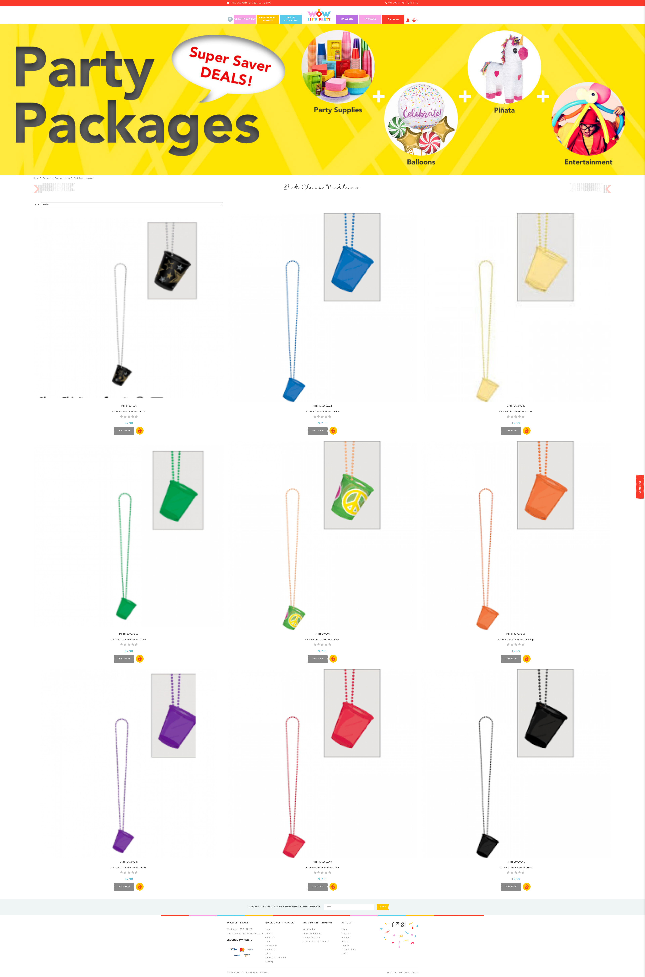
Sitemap (269, 961)
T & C (344, 953)
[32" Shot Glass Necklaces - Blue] (322, 307)
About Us (270, 937)
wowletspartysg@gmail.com (248, 933)
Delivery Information (276, 957)
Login (345, 929)
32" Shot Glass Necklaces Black (515, 867)
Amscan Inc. (309, 929)
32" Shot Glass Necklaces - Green (128, 639)
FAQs (268, 953)
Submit (382, 907)
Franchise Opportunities (316, 941)
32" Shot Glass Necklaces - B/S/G (129, 411)
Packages (370, 19)
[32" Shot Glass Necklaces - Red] (322, 763)
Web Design (392, 972)
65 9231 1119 (410, 3)
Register (346, 933)
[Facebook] (393, 924)
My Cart (346, 941)
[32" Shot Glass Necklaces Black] (515, 763)
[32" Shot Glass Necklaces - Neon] (322, 535)
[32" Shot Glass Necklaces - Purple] (129, 763)
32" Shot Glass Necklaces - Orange (516, 639)
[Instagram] (397, 924)
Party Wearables (62, 178)
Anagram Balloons (312, 933)
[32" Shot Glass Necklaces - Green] (129, 535)
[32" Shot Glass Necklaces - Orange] (515, 535)
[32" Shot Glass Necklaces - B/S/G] (129, 307)
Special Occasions (290, 19)
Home (36, 178)
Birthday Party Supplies (268, 19)
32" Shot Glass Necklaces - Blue (322, 411)
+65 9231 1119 (245, 929)
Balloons (347, 19)
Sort (37, 204)
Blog (267, 941)
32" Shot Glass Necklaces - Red (322, 867)
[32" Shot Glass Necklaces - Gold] (515, 307)
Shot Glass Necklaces (83, 178)
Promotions (271, 945)
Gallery (269, 933)
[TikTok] (403, 924)
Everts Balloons (311, 937)
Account (346, 937)
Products (47, 178)
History (345, 945)
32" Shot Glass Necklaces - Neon (322, 639)
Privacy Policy (349, 949)
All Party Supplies (245, 19)
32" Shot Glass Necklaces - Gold (516, 411)
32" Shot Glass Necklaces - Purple (129, 867)
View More (124, 430)
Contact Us (639, 486)
